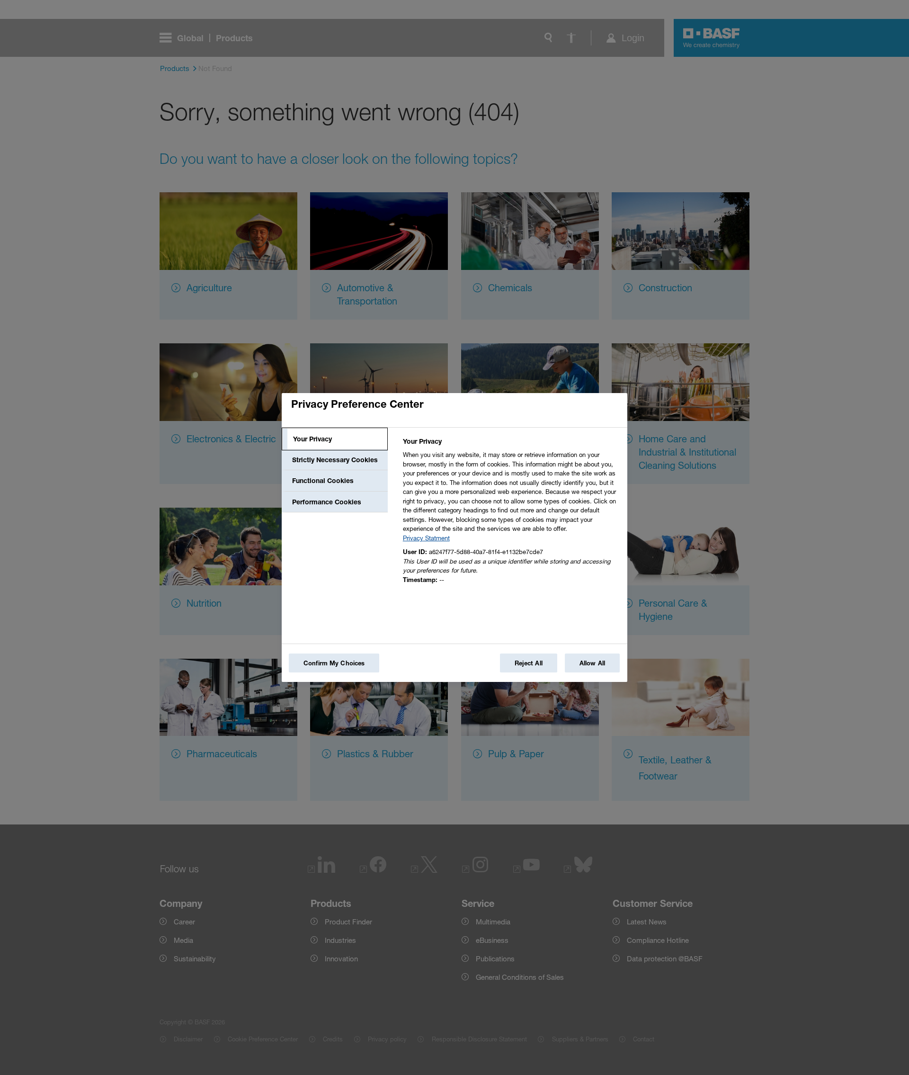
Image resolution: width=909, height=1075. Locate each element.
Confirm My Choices (334, 663)
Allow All (592, 663)
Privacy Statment (426, 538)
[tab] (335, 439)
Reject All (529, 663)
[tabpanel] (511, 513)
